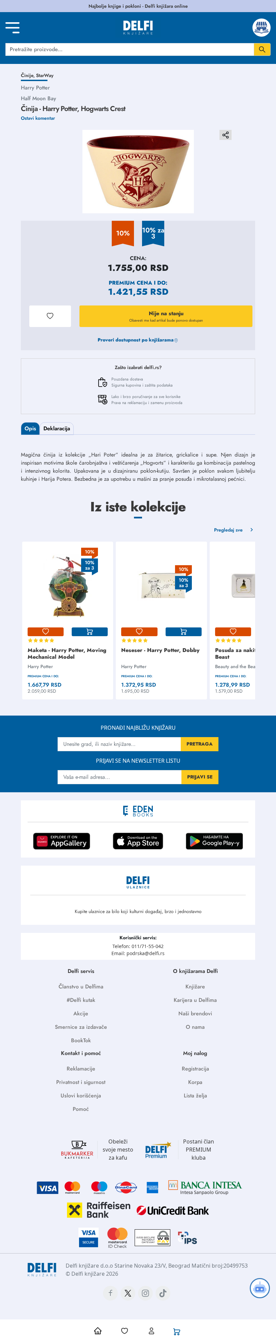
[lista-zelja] (46, 631)
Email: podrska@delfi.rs (138, 953)
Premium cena (130, 283)
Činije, (28, 75)
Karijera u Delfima (195, 1000)
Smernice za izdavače (81, 1027)
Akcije (80, 1013)
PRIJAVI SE (200, 776)
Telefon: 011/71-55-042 (138, 946)
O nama (195, 1027)
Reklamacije (81, 1069)
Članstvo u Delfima (81, 986)
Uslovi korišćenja (81, 1095)
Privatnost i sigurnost (80, 1082)
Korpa (195, 1082)
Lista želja (195, 1095)
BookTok (81, 1040)
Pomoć (81, 1109)
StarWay (45, 75)
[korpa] (90, 631)
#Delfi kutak (81, 1000)
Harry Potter (35, 88)
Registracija (195, 1069)
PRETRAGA (199, 743)
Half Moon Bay (38, 98)
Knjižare (195, 986)
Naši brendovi (195, 1013)
